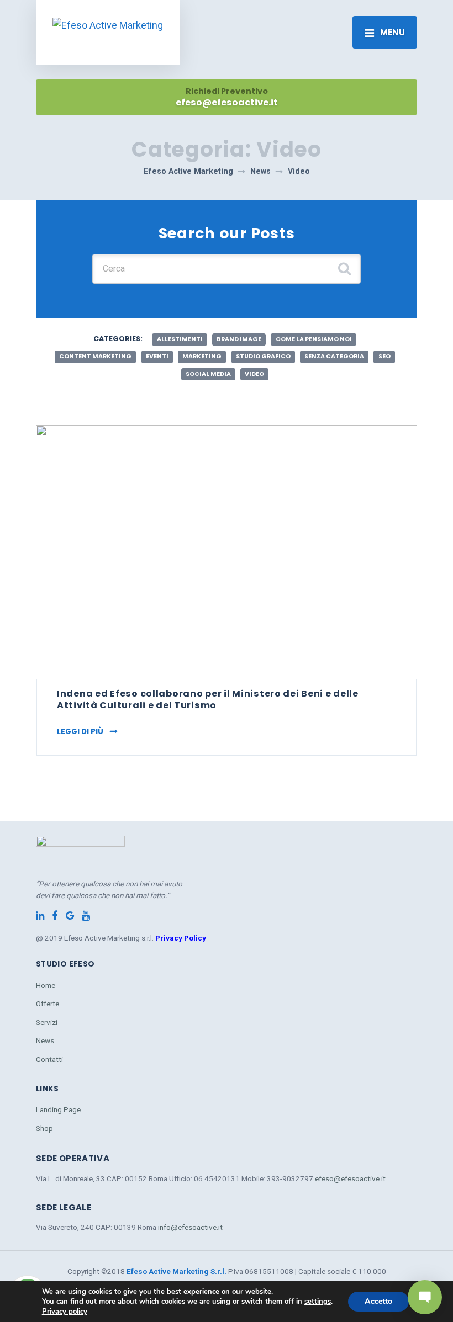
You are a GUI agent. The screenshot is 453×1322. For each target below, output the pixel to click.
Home (45, 985)
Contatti (49, 1059)
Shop (44, 1128)
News (45, 1040)
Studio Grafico (263, 356)
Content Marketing (95, 356)
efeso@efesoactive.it (350, 1178)
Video (254, 374)
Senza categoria (334, 356)
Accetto (378, 1301)
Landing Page (58, 1109)
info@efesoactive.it (190, 1227)
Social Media (208, 374)
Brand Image (239, 339)
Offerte (47, 1003)
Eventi (157, 356)
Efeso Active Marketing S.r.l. (177, 1271)
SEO (384, 356)
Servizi (46, 1022)
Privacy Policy (180, 937)
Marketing (202, 356)
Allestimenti (180, 339)
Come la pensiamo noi (314, 339)
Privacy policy (64, 1311)
